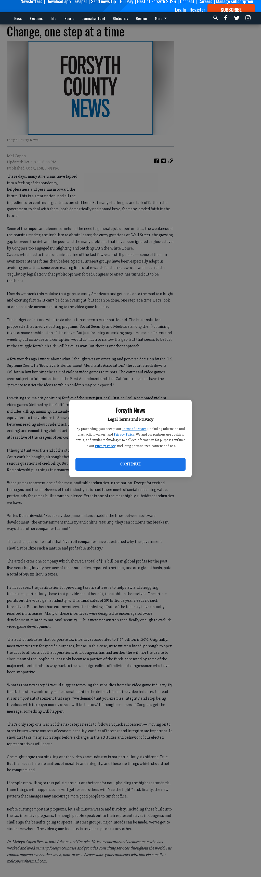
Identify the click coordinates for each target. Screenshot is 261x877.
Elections (36, 18)
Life (53, 18)
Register (197, 9)
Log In (180, 9)
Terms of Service (134, 429)
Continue (130, 464)
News (18, 18)
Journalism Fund (93, 18)
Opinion (141, 18)
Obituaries (120, 18)
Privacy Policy (124, 434)
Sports (69, 18)
